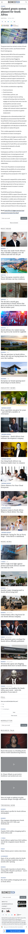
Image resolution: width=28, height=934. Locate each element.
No (3, 706)
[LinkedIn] (8, 21)
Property (3, 352)
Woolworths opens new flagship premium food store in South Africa (13, 665)
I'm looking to (5, 709)
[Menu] (2, 2)
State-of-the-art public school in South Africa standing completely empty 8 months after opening (13, 860)
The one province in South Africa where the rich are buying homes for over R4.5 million (14, 356)
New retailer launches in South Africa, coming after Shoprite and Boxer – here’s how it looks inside (14, 870)
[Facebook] (2, 21)
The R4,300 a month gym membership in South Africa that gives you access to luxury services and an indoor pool (13, 304)
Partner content (6, 408)
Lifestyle (3, 275)
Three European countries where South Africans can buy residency (13, 278)
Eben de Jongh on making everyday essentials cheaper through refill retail (13, 798)
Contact (4, 906)
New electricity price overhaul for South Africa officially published (13, 640)
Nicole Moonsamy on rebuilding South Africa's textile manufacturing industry (13, 751)
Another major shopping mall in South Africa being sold (12, 591)
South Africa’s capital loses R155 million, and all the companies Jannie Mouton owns (14, 841)
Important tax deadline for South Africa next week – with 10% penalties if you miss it (12, 690)
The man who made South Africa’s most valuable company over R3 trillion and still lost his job (13, 252)
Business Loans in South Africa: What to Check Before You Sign (12, 511)
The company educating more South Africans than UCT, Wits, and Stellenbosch (12, 822)
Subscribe (23, 218)
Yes (3, 704)
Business (3, 248)
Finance (3, 6)
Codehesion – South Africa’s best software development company (12, 437)
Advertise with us (7, 904)
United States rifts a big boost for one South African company (13, 615)
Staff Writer (4, 18)
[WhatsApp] (11, 21)
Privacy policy (6, 908)
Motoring (3, 378)
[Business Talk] (19, 914)
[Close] (26, 927)
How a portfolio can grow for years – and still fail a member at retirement (13, 412)
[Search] (26, 2)
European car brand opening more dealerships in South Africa (13, 382)
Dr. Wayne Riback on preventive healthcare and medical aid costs (11, 775)
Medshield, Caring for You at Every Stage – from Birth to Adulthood (13, 535)
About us (4, 901)
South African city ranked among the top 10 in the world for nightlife (13, 331)
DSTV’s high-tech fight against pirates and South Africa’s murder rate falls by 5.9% (13, 565)
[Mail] (14, 21)
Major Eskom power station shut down (13, 851)
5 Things (3, 561)
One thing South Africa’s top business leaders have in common (13, 462)
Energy (3, 637)
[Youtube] (14, 914)
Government (4, 856)
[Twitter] (5, 21)
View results (14, 715)
